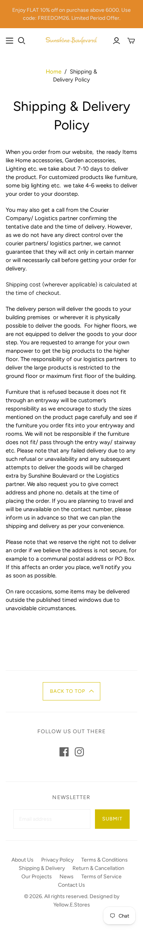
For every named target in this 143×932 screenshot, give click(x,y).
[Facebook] (64, 751)
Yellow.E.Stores (71, 905)
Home (53, 71)
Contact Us (71, 885)
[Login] (116, 41)
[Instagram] (79, 751)
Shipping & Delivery (42, 868)
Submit (112, 819)
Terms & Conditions (104, 860)
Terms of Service (101, 876)
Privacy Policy (57, 860)
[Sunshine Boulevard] (71, 40)
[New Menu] (9, 41)
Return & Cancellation (98, 868)
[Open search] (22, 41)
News (66, 876)
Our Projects (36, 876)
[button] (71, 691)
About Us (22, 860)
